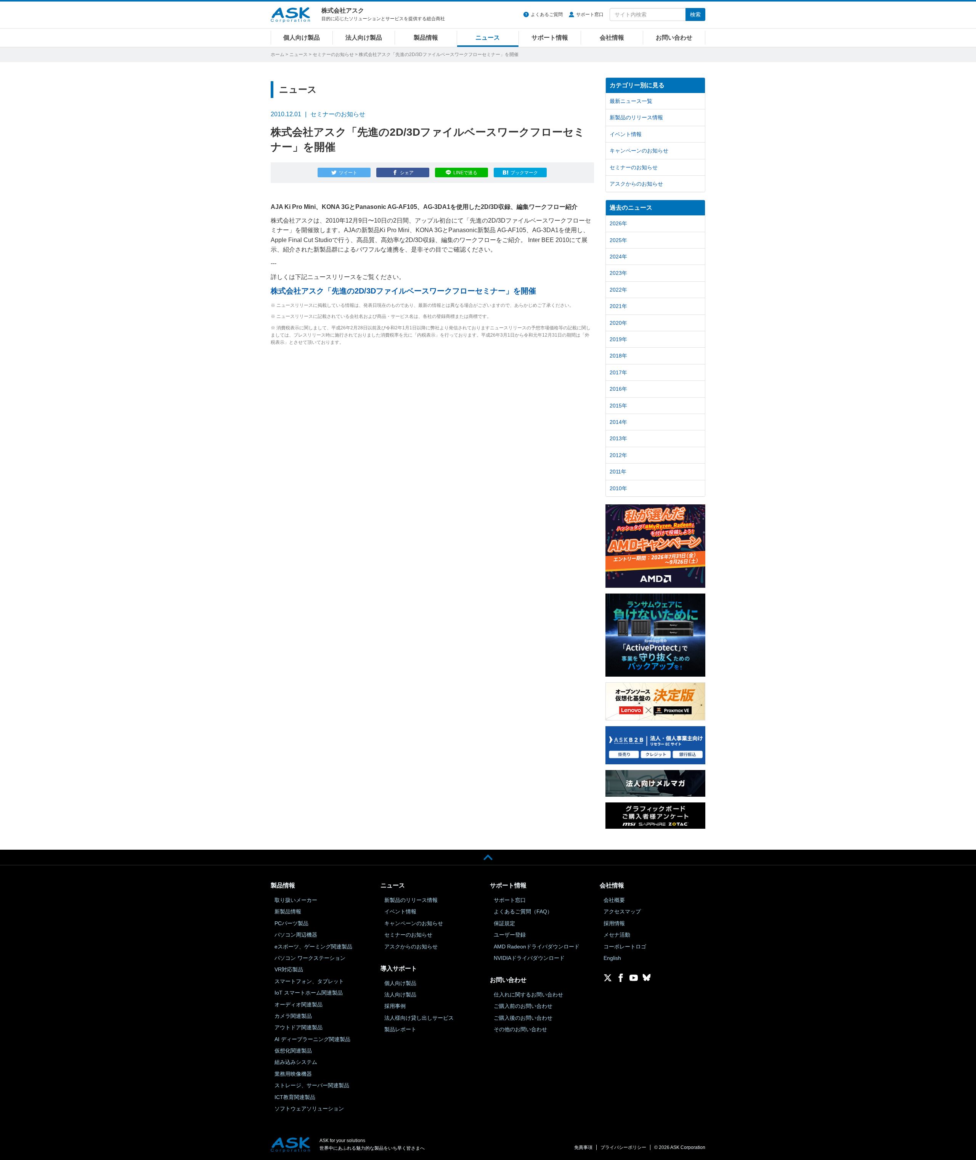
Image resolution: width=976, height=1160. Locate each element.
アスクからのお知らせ (636, 184)
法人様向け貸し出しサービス (419, 1018)
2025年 (618, 240)
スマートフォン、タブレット (309, 981)
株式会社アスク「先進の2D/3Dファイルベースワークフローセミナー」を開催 (403, 291)
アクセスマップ (622, 911)
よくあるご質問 (547, 14)
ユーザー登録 (510, 935)
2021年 (618, 306)
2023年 (618, 273)
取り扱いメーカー (295, 900)
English (612, 958)
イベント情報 (626, 134)
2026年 (618, 223)
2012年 (618, 455)
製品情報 (426, 37)
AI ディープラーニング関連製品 (312, 1039)
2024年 (618, 256)
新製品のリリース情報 (636, 117)
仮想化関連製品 (293, 1051)
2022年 (618, 290)
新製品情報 (287, 911)
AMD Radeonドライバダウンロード (537, 946)
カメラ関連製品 (293, 1016)
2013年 (618, 438)
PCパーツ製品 (291, 923)
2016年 (618, 389)
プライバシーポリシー (623, 1147)
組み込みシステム (295, 1062)
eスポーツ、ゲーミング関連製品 (313, 946)
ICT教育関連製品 (294, 1097)
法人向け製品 (363, 37)
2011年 (618, 471)
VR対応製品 (288, 969)
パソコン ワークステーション (309, 958)
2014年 (618, 422)
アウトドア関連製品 (298, 1027)
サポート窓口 (590, 14)
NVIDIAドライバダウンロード (529, 958)
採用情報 (614, 923)
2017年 (618, 372)
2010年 (618, 488)
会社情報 (612, 37)
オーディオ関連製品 (298, 1004)
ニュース (487, 37)
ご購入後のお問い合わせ (523, 1018)
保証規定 (504, 923)
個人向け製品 (301, 37)
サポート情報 (549, 37)
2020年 (618, 323)
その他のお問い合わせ (520, 1029)
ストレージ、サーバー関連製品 (311, 1085)
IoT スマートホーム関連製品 (308, 993)
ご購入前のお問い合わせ (523, 1006)
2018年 (618, 356)
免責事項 (583, 1147)
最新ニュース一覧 (631, 101)
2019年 (618, 339)
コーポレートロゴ (625, 946)
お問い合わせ (674, 37)
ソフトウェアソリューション (309, 1108)
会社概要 (614, 900)
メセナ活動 (617, 935)
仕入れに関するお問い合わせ (528, 995)
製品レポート (400, 1029)
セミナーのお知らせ (333, 54)
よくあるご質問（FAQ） (523, 911)
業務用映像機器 (293, 1074)
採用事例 (395, 1006)
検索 (695, 14)
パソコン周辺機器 (295, 935)
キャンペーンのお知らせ (639, 151)
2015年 (618, 406)
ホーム (277, 54)
